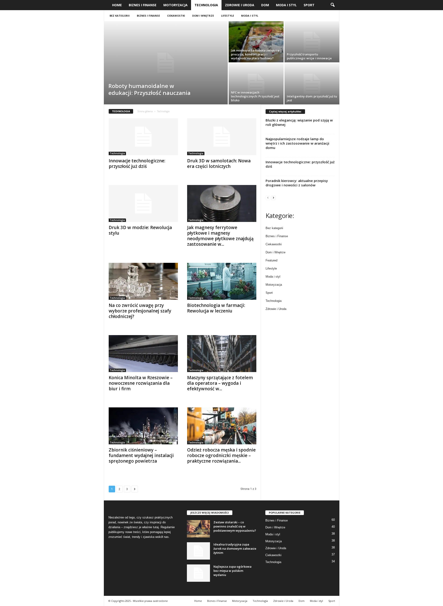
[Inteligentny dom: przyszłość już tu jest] (311, 83)
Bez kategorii (120, 15)
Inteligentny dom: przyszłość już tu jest (312, 98)
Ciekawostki (176, 15)
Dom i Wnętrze (203, 15)
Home (117, 5)
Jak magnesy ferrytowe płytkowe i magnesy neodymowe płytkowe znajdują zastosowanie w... (220, 235)
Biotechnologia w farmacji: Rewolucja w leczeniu (216, 308)
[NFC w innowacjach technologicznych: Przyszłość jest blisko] (256, 83)
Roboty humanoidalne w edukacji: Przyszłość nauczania (149, 89)
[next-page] (273, 197)
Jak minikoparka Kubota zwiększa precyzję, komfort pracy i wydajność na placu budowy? (255, 54)
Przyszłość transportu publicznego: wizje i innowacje (309, 56)
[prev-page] (268, 197)
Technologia (206, 5)
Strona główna (145, 111)
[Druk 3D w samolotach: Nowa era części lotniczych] (221, 136)
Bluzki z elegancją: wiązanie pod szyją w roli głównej (299, 122)
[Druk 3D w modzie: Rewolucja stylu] (143, 203)
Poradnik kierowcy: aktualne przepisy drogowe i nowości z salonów (297, 182)
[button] (332, 5)
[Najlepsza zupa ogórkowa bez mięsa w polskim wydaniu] (198, 573)
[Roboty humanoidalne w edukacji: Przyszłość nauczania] (166, 62)
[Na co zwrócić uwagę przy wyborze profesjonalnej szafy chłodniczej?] (143, 281)
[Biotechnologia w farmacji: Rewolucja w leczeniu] (221, 281)
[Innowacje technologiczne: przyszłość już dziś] (143, 136)
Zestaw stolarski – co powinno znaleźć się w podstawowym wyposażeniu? (234, 526)
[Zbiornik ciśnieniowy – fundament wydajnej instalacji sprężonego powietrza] (143, 425)
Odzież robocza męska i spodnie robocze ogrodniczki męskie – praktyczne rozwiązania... (221, 455)
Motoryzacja (175, 5)
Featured (271, 260)
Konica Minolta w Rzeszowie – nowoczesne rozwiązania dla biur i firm (141, 383)
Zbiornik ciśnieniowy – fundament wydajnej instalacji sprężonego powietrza (141, 455)
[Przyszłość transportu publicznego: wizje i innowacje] (311, 41)
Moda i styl (286, 5)
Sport (309, 5)
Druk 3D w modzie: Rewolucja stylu (140, 230)
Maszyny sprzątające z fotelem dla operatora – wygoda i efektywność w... (220, 383)
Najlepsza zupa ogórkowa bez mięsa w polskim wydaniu (232, 570)
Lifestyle (227, 15)
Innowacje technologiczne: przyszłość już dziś (137, 163)
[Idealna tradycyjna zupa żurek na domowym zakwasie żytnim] (198, 551)
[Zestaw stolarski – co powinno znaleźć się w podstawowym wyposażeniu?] (198, 528)
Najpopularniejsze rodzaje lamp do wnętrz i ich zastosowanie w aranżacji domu (297, 143)
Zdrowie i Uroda (239, 5)
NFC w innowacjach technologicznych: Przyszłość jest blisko (255, 96)
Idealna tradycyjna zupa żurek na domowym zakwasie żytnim (234, 548)
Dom (265, 5)
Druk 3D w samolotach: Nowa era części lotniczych (219, 163)
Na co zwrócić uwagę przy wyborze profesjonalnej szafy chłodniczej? (140, 310)
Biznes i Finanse (142, 5)
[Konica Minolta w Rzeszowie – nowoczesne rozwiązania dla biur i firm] (143, 353)
